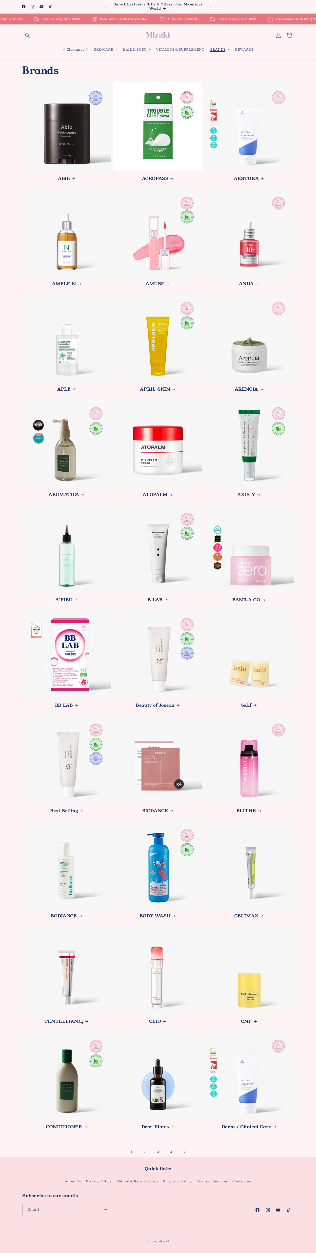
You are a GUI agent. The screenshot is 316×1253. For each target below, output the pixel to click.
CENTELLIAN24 (63, 1021)
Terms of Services (212, 1181)
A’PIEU (64, 600)
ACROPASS (155, 179)
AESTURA (246, 179)
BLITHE (246, 811)
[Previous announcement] (105, 6)
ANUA (246, 284)
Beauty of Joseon (155, 705)
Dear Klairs (155, 1127)
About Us (73, 1181)
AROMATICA (64, 495)
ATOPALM (155, 495)
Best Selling (64, 811)
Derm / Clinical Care (246, 1127)
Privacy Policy (99, 1181)
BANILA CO (246, 600)
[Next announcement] (210, 6)
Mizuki (163, 1241)
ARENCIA (246, 389)
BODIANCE (64, 916)
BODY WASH (155, 916)
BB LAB (64, 705)
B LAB (155, 600)
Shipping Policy (177, 1181)
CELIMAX (246, 916)
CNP (246, 1021)
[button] (27, 35)
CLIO (155, 1021)
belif (246, 705)
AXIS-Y (246, 495)
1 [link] (131, 1151)
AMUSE (155, 284)
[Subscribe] (105, 1209)
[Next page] (184, 1151)
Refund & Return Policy (137, 1181)
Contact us (241, 1181)
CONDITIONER (64, 1127)
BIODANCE (155, 811)
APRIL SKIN (155, 389)
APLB (64, 389)
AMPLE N (64, 284)
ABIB (64, 179)
